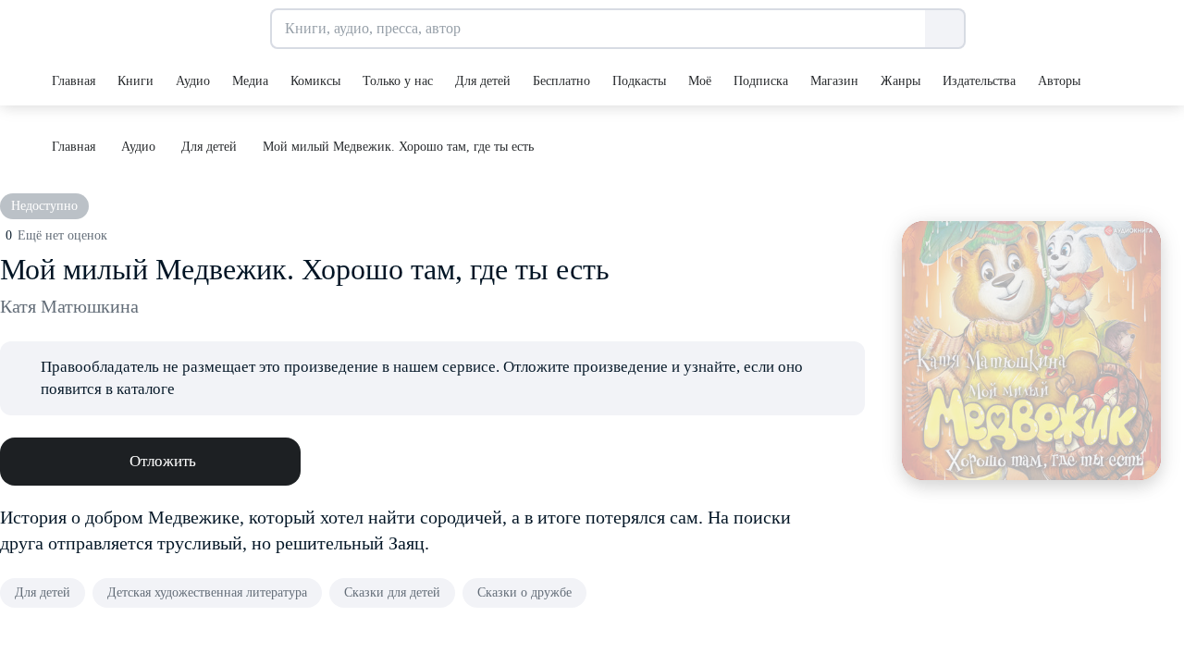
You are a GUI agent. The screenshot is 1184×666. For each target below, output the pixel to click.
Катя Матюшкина (69, 306)
